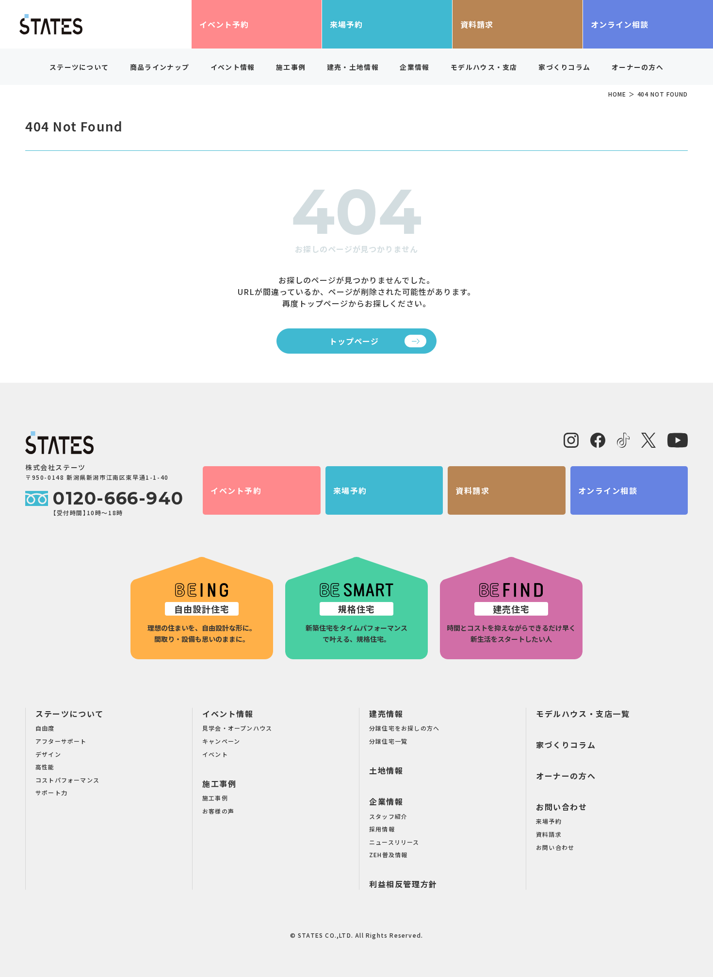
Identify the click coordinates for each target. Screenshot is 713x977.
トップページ (354, 341)
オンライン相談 (619, 24)
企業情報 (386, 801)
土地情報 (386, 770)
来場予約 (346, 24)
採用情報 (382, 829)
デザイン (48, 754)
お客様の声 (218, 811)
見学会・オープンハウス (237, 728)
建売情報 (386, 713)
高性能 (45, 767)
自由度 (45, 728)
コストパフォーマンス (67, 780)
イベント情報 (228, 713)
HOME (617, 94)
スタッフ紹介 (388, 816)
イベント (215, 754)
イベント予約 (224, 24)
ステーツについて (69, 713)
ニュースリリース (394, 842)
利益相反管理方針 (403, 884)
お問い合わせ (561, 807)
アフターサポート (61, 741)
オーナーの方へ (638, 67)
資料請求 (476, 24)
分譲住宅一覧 (388, 741)
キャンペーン (221, 741)
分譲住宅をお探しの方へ (404, 728)
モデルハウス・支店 (484, 67)
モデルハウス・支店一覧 (583, 713)
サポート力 (51, 792)
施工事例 (219, 783)
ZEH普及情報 (388, 854)
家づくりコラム (564, 67)
